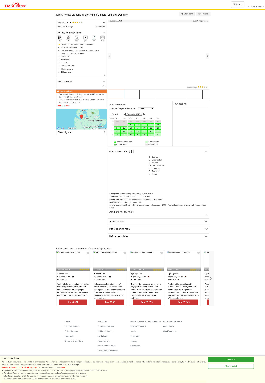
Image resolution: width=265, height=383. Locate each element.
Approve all (230, 360)
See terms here (63, 105)
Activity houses (103, 336)
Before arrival (135, 336)
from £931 (73, 302)
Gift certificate (135, 346)
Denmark (123, 14)
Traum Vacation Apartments (108, 351)
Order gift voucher (71, 331)
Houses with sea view (106, 326)
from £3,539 (147, 302)
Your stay (133, 341)
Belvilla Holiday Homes (106, 346)
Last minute (69, 336)
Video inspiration (104, 341)
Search (238, 4)
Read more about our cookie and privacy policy (19, 367)
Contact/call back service (172, 321)
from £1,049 (184, 302)
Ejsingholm (77, 14)
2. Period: (113, 114)
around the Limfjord (95, 14)
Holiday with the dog (105, 331)
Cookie (133, 331)
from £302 (110, 302)
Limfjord (112, 14)
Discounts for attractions (74, 341)
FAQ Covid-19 (168, 326)
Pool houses (102, 321)
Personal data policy (138, 326)
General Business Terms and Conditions (145, 321)
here (63, 367)
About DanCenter (169, 331)
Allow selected (231, 366)
